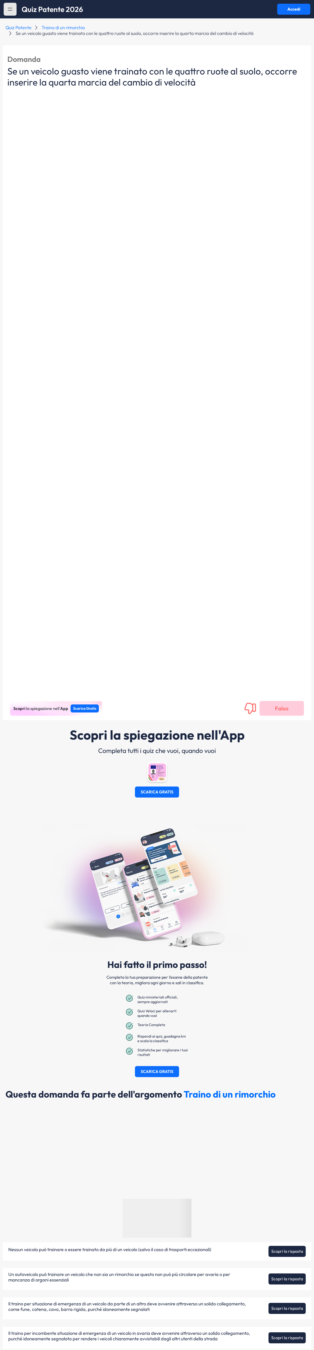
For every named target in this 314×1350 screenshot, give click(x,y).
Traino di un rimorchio (63, 27)
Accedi (293, 9)
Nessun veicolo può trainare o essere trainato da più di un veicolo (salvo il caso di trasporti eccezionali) (109, 1249)
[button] (10, 9)
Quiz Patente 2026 (52, 9)
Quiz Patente (18, 27)
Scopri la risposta (287, 1251)
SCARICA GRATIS (157, 792)
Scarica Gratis (84, 708)
